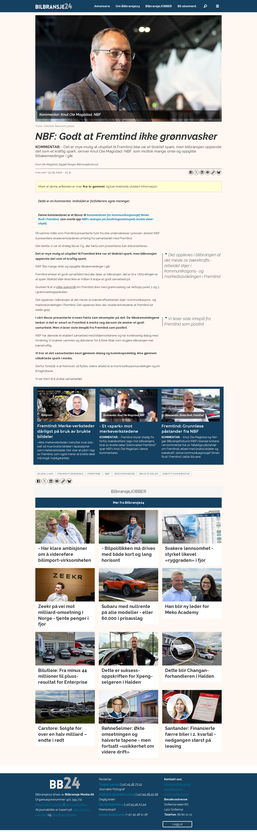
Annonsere (102, 6)
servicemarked (124, 473)
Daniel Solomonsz (112, 814)
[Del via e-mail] (207, 172)
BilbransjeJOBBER (158, 6)
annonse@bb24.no (176, 794)
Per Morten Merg (111, 804)
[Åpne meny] (217, 6)
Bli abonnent (187, 6)
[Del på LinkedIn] (202, 172)
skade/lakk (45, 473)
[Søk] (205, 6)
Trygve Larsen (109, 784)
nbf (107, 473)
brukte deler (149, 473)
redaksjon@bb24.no (177, 784)
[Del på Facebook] (190, 172)
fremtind (94, 473)
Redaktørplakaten (64, 814)
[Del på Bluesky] (218, 172)
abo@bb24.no (173, 789)
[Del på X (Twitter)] (196, 172)
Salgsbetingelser (76, 804)
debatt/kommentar (176, 473)
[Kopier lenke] (213, 172)
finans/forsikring (70, 473)
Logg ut (177, 824)
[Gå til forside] (53, 6)
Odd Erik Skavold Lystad (117, 794)
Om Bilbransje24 (128, 6)
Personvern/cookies (49, 804)
